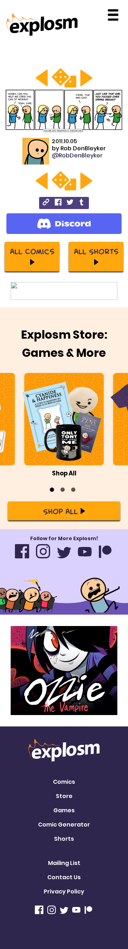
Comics (64, 782)
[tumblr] (82, 203)
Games (64, 810)
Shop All (60, 511)
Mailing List (64, 863)
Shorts (64, 839)
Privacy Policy (64, 891)
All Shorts (96, 251)
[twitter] (69, 203)
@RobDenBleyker (77, 155)
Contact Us (64, 877)
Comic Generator (64, 824)
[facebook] (58, 203)
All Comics (32, 251)
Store (64, 796)
